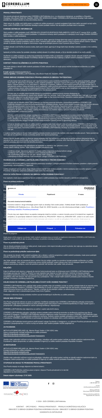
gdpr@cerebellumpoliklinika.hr (20, 72)
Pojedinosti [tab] (51, 194)
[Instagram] (53, 383)
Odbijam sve (22, 228)
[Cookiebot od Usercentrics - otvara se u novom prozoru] (85, 188)
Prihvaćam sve (80, 228)
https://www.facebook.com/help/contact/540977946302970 (24, 336)
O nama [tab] (81, 194)
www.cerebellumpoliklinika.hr (59, 81)
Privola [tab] (21, 194)
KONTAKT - (21, 407)
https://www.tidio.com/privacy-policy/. (20, 111)
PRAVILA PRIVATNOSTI (48, 407)
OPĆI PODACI (31, 407)
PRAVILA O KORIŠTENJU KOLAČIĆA (72, 407)
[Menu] (96, 4)
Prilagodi (50, 228)
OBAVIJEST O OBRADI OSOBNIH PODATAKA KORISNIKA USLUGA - (34, 409)
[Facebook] (48, 383)
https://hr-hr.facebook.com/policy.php (16, 334)
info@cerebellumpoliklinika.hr (92, 387)
